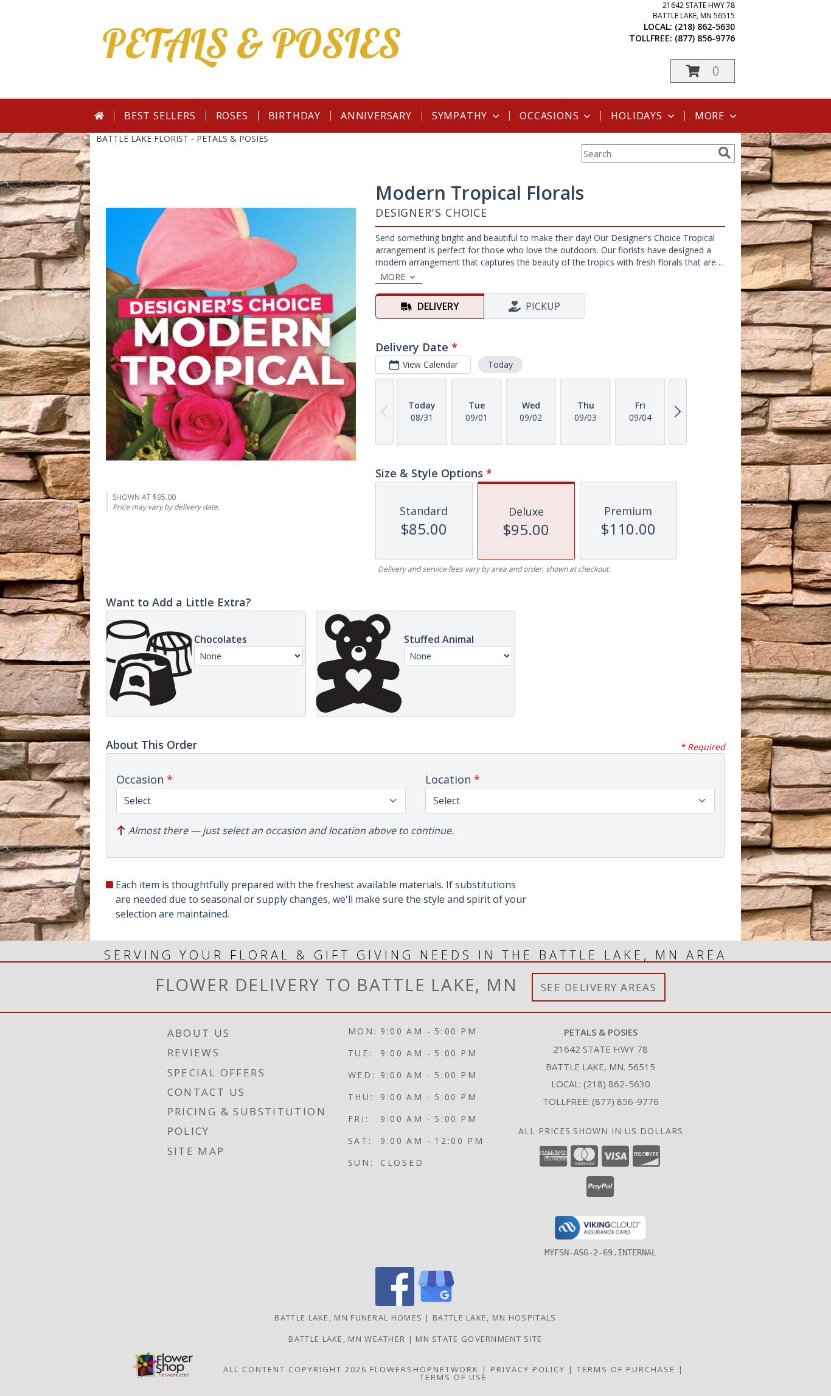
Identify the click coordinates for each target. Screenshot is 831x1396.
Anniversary (376, 115)
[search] (724, 153)
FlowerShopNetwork (424, 1369)
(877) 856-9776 (705, 38)
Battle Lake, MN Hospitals (495, 1317)
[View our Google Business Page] (436, 1302)
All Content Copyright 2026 (295, 1369)
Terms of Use (453, 1377)
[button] (702, 71)
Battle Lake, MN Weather (346, 1338)
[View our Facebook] (394, 1302)
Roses (232, 115)
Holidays (636, 115)
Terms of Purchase (626, 1369)
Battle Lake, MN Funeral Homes (348, 1317)
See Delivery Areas (599, 987)
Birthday (294, 115)
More (710, 115)
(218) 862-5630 (705, 26)
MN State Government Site (478, 1338)
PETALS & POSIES (251, 43)
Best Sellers (160, 115)
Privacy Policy (527, 1369)
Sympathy (459, 115)
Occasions (549, 115)
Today (500, 364)
